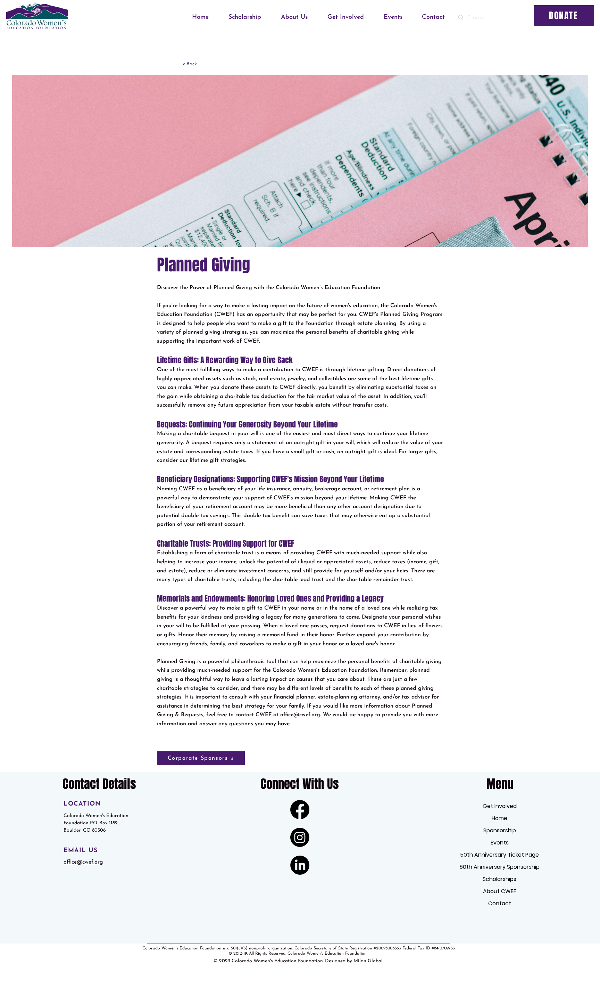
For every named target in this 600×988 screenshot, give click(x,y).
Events (500, 843)
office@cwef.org (300, 715)
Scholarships (499, 879)
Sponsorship (499, 830)
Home (499, 818)
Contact (499, 903)
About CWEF (499, 891)
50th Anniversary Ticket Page (499, 855)
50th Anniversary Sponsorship (499, 867)
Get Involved (500, 806)
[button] (240, 17)
